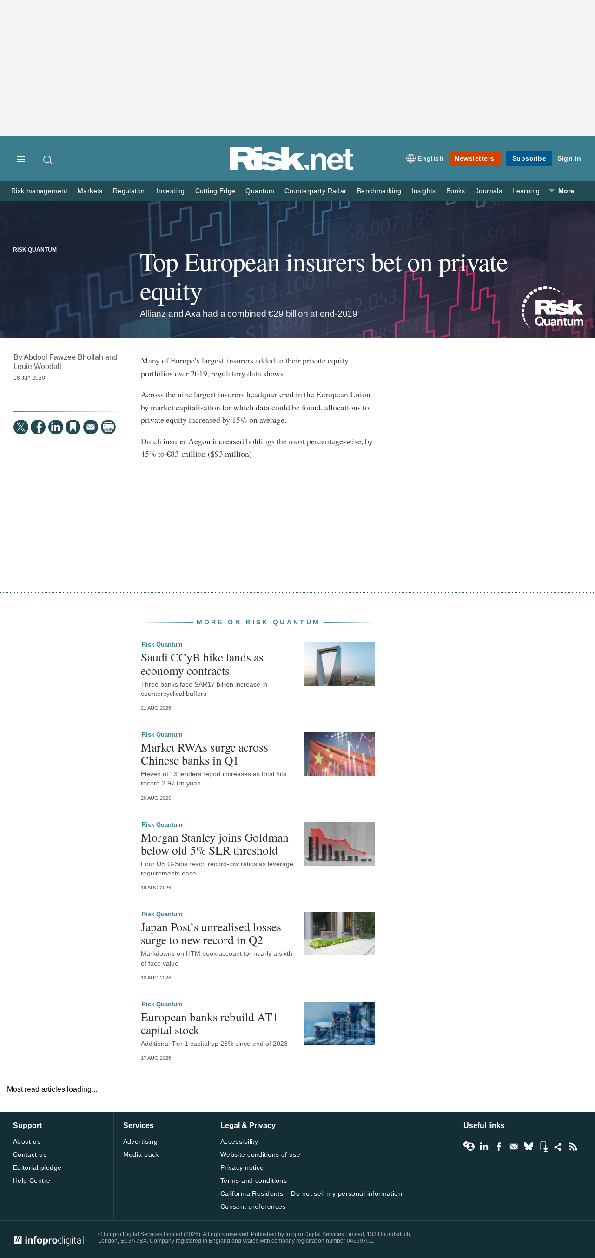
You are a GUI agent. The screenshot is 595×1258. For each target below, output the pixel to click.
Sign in (569, 158)
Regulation (129, 191)
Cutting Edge (215, 191)
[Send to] (90, 427)
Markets (90, 191)
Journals (489, 191)
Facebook (498, 1146)
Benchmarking (379, 191)
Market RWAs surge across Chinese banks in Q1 (204, 753)
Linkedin (483, 1146)
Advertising (140, 1141)
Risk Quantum (35, 250)
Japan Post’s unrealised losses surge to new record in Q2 (211, 933)
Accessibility (239, 1141)
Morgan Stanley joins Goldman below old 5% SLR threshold (215, 843)
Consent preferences (253, 1206)
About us (26, 1141)
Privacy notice (242, 1167)
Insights (424, 191)
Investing (171, 191)
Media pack (141, 1154)
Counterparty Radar (315, 191)
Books (455, 191)
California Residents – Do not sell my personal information (311, 1193)
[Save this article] (73, 427)
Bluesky (528, 1146)
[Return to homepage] (292, 169)
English (431, 158)
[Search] (48, 159)
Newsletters (475, 158)
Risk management (39, 191)
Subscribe (529, 158)
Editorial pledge (37, 1167)
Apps (543, 1146)
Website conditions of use (260, 1154)
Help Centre (32, 1180)
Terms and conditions (253, 1180)
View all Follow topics (469, 1146)
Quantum (259, 191)
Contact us (29, 1154)
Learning (526, 191)
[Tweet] (20, 427)
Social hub (558, 1146)
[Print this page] (108, 427)
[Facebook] (38, 427)
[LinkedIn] (55, 427)
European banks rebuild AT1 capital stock (209, 1023)
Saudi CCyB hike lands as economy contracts (202, 663)
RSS (573, 1146)
